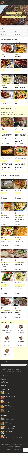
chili (24, 16)
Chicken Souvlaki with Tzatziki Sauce (5, 289)
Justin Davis (6, 129)
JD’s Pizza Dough (4, 264)
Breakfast (3, 215)
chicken (18, 16)
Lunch (17, 103)
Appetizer (22, 215)
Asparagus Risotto (19, 288)
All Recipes (3, 379)
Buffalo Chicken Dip (19, 241)
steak (14, 16)
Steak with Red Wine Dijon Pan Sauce (13, 410)
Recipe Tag (17, 34)
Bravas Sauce (7, 405)
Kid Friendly (3, 286)
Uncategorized (4, 132)
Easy (3, 72)
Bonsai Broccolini (8, 392)
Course (16, 28)
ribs (22, 16)
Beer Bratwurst (18, 312)
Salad (8, 239)
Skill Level (17, 31)
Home (2, 378)
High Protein (5, 103)
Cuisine (3, 31)
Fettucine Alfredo (18, 264)
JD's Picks (4, 87)
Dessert (2, 193)
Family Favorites (20, 87)
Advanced (16, 284)
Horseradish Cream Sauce (10, 396)
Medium (17, 72)
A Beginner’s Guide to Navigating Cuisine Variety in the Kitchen (7, 136)
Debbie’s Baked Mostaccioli (10, 401)
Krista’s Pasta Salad (19, 219)
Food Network (5, 245)
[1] (7, 188)
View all (14, 108)
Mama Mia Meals (5, 382)
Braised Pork (17, 194)
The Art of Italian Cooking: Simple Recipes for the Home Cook (20, 165)
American (18, 56)
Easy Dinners (4, 385)
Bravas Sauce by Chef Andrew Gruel (19, 407)
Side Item (20, 217)
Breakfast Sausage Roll (6, 217)
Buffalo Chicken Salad (6, 241)
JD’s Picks (3, 384)
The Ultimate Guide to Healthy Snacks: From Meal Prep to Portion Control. (7, 165)
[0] (20, 188)
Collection (3, 34)
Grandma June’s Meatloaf (6, 312)
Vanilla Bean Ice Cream (6, 194)
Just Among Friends (22, 129)
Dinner (4, 56)
